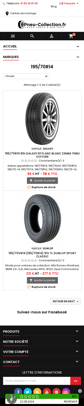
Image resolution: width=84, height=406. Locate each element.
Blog (54, 6)
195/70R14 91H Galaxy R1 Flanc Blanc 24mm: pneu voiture (42, 155)
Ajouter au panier (42, 180)
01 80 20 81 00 (29, 3)
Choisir (27, 76)
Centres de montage (20, 13)
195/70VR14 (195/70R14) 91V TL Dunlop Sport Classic (42, 254)
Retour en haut (66, 301)
